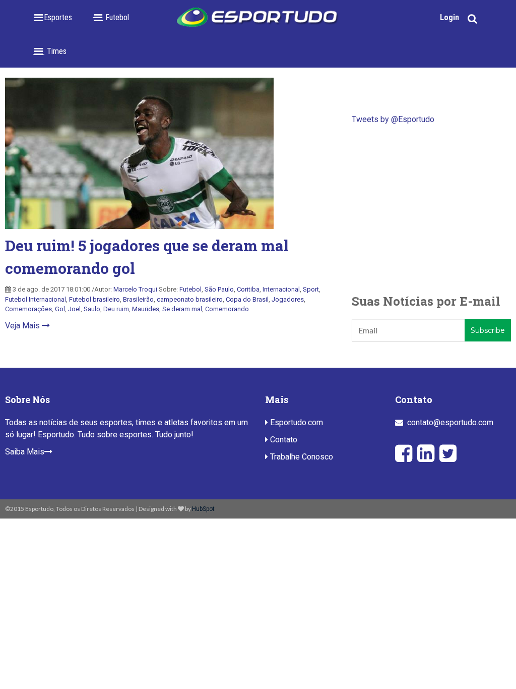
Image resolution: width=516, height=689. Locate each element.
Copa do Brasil (247, 299)
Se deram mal (182, 309)
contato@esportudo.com (450, 422)
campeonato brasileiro (190, 299)
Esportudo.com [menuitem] (295, 422)
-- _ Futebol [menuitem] (110, 17)
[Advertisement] (431, 209)
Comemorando (227, 309)
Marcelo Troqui (135, 289)
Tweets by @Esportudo (393, 119)
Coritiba (248, 289)
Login (449, 17)
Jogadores (288, 299)
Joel (74, 309)
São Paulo (219, 289)
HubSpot (203, 508)
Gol (60, 309)
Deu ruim (116, 309)
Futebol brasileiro (94, 299)
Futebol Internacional (35, 299)
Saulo (92, 309)
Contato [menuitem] (282, 439)
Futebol (190, 289)
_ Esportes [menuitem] (55, 17)
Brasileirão (138, 299)
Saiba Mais (24, 451)
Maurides (145, 309)
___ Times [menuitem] (50, 51)
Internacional (281, 289)
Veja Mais (23, 325)
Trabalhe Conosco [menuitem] (300, 457)
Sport (311, 289)
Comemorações (28, 309)
